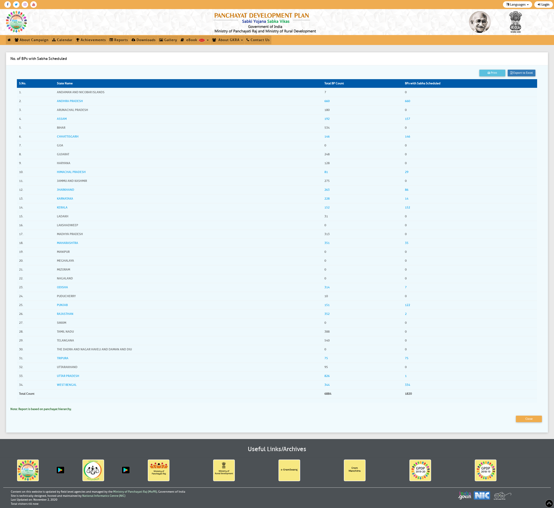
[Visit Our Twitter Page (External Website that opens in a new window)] (16, 4)
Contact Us (260, 40)
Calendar (64, 40)
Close (529, 419)
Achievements (93, 40)
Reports (120, 40)
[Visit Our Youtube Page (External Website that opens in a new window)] (33, 4)
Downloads (145, 40)
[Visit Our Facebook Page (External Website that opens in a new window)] (7, 4)
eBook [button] (191, 40)
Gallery (170, 40)
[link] (265, 22)
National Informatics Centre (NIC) (103, 496)
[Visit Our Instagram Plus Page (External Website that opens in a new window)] (25, 4)
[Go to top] (549, 503)
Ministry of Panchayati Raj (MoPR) (135, 492)
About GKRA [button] (228, 40)
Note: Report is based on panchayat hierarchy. (41, 409)
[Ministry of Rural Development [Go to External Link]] (224, 470)
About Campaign (33, 40)
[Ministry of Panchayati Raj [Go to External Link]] (158, 470)
